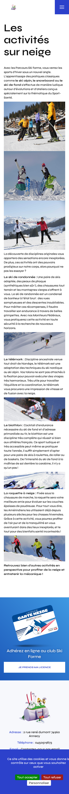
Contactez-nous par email (40, 749)
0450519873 (43, 742)
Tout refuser (52, 777)
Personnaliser (39, 783)
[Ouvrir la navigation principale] (62, 7)
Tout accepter (27, 777)
